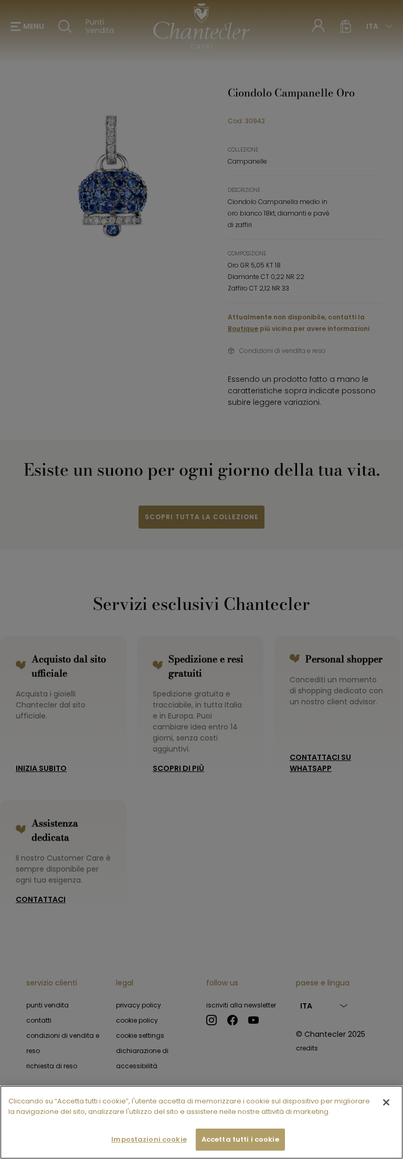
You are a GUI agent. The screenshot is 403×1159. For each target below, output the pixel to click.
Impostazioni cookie (148, 1139)
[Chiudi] (386, 1102)
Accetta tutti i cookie (240, 1139)
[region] (201, 1122)
